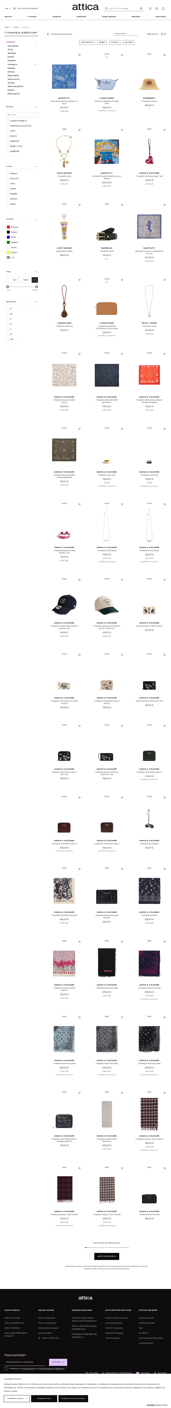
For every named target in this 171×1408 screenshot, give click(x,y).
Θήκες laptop (13, 75)
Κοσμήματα (12, 64)
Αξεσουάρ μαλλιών (16, 86)
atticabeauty (125, 1373)
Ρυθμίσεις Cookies (16, 1398)
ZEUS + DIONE (149, 323)
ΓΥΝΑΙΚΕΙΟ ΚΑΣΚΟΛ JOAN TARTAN (149, 1139)
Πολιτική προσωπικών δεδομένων (51, 1368)
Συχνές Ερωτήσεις (113, 1323)
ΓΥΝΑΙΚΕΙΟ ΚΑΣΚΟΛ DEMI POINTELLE (107, 1140)
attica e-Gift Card (50, 1338)
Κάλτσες (11, 72)
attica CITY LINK (12, 1318)
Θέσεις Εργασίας (147, 1323)
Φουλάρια (12, 53)
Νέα (141, 1328)
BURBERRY (149, 98)
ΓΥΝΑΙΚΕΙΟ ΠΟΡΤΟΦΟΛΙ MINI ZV (149, 772)
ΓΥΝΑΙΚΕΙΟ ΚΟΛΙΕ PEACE (107, 550)
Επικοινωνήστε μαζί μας (116, 1318)
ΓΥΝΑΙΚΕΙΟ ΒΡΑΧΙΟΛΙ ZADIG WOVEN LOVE (64, 552)
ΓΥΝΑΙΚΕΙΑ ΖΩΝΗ (107, 251)
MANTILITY (64, 98)
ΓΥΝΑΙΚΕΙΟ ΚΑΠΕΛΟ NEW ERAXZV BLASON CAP (64, 627)
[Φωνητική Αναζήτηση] (141, 8)
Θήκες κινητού (14, 79)
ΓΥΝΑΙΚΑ (16, 27)
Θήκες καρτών (14, 94)
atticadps (93, 1373)
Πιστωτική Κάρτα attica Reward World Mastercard (84, 1319)
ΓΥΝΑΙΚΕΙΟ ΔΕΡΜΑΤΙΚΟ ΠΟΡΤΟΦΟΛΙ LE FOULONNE (107, 327)
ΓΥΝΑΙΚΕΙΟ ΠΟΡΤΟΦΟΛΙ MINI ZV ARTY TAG (64, 773)
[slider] (7, 286)
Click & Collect (45, 1333)
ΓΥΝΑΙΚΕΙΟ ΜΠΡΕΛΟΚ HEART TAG (149, 176)
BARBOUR (106, 248)
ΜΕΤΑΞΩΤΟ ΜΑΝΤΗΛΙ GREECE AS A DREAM (107, 177)
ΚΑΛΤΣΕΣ (128, 42)
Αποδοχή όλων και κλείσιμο (73, 1398)
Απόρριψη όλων (44, 1398)
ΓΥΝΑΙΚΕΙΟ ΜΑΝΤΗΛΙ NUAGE (149, 988)
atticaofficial (112, 1373)
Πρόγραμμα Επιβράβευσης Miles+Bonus (84, 1335)
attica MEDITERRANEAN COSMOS (16, 1334)
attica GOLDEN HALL (14, 1323)
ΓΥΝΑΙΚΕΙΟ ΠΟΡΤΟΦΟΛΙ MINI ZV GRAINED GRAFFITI (64, 1140)
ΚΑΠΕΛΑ (115, 42)
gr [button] (6, 8)
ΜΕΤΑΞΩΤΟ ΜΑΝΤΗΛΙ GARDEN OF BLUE (64, 102)
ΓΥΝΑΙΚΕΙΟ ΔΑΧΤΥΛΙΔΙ (106, 475)
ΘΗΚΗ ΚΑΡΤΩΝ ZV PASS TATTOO (149, 626)
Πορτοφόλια (13, 46)
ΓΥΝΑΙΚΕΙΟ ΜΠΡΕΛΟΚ (64, 326)
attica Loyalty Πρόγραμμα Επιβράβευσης (84, 1327)
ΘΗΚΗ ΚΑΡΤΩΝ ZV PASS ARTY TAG (149, 701)
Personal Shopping (114, 1333)
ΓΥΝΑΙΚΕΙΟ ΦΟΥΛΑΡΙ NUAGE (107, 988)
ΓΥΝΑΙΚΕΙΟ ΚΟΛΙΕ (64, 176)
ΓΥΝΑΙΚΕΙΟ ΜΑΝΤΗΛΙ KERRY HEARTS (64, 989)
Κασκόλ (11, 90)
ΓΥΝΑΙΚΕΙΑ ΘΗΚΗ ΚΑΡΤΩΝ (149, 1214)
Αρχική (7, 27)
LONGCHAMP (107, 98)
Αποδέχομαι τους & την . (37, 1368)
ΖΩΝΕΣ (102, 42)
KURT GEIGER (64, 173)
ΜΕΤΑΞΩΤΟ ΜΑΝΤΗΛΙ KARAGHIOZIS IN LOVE (149, 252)
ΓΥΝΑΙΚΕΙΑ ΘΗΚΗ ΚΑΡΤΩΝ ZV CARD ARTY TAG (106, 773)
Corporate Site (146, 1343)
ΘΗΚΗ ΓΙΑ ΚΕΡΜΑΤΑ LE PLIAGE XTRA (107, 102)
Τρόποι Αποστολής (47, 1323)
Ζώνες (10, 49)
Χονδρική (143, 1333)
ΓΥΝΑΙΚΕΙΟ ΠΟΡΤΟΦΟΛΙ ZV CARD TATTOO (64, 702)
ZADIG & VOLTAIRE (149, 173)
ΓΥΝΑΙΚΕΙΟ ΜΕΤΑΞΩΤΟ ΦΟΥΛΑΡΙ (64, 915)
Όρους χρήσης (28, 1368)
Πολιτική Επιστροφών (48, 1328)
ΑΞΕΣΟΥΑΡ (10, 42)
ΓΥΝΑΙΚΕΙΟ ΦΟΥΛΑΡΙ (149, 915)
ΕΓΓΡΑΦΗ (56, 1362)
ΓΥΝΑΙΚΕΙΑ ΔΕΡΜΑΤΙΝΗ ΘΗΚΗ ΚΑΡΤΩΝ (106, 916)
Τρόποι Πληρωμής (46, 1318)
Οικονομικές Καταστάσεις (151, 1338)
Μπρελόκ (11, 68)
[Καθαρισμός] (137, 8)
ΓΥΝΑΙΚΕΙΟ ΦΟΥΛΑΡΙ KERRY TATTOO (64, 401)
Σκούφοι (11, 83)
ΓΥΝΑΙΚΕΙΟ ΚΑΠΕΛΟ (149, 101)
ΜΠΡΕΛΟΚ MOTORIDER (149, 844)
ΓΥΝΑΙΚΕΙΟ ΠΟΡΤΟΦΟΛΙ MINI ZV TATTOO (107, 702)
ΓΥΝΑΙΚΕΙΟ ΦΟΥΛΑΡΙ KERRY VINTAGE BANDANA (64, 476)
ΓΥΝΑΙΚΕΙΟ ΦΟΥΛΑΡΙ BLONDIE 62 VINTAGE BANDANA (149, 401)
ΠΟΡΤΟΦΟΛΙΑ (87, 42)
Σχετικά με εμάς (146, 1318)
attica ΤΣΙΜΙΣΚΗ (12, 1328)
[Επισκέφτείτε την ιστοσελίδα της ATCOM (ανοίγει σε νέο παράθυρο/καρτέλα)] (157, 1405)
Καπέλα (11, 57)
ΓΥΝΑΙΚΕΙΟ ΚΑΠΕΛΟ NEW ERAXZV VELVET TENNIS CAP (106, 627)
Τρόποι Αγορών (112, 1338)
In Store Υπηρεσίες (114, 1328)
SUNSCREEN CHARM (64, 251)
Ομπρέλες (12, 60)
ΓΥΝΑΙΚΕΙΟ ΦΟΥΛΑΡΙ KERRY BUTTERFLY (107, 401)
